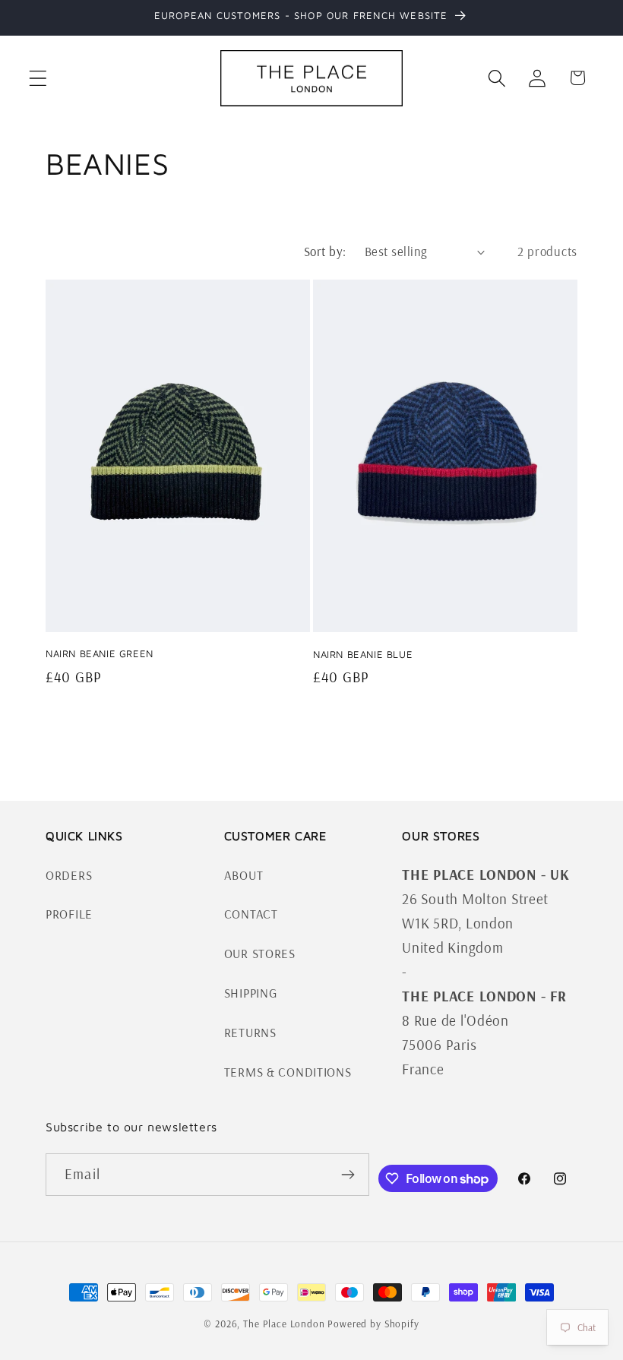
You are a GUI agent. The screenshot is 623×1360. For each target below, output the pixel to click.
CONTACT (251, 914)
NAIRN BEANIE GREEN (99, 653)
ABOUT (244, 875)
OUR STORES (260, 953)
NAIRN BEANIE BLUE (363, 654)
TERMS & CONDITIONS (288, 1072)
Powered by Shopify (373, 1323)
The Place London (283, 1323)
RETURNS (250, 1032)
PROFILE (69, 914)
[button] (38, 78)
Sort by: (325, 251)
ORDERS (69, 875)
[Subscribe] (348, 1174)
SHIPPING (250, 993)
